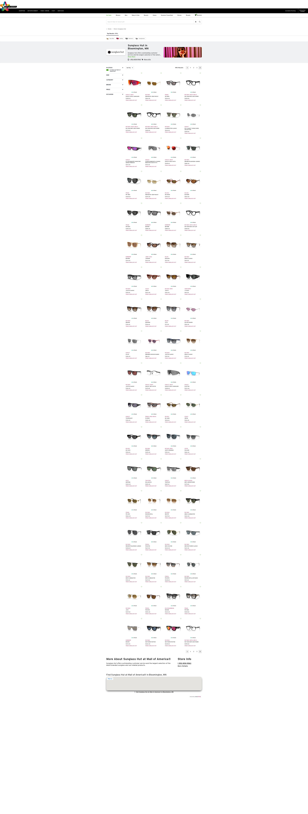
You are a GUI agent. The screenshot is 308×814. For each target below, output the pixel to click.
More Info (147, 59)
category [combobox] (109, 80)
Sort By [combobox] (129, 67)
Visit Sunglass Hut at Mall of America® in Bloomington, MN (155, 692)
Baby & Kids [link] (135, 15)
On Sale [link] (108, 15)
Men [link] (126, 15)
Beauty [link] (146, 15)
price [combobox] (108, 89)
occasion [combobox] (109, 94)
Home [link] (154, 15)
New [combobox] (107, 75)
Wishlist (199, 15)
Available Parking (290, 10)
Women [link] (118, 15)
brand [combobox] (108, 84)
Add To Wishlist (141, 73)
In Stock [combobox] (109, 67)
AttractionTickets (302, 11)
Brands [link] (188, 15)
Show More (131, 57)
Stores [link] (179, 15)
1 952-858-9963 (135, 59)
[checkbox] (110, 38)
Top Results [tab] (112, 33)
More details (183, 666)
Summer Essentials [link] (167, 15)
